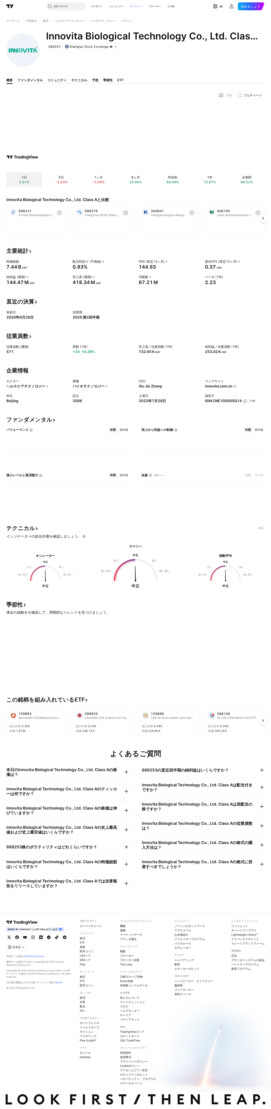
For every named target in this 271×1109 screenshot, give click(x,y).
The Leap (126, 964)
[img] (111, 46)
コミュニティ (116, 6)
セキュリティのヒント (134, 1074)
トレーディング (184, 960)
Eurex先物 (126, 981)
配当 (82, 1006)
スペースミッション (132, 1002)
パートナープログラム (245, 964)
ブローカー (155, 6)
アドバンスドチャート (245, 939)
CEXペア (85, 955)
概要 (123, 951)
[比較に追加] (59, 212)
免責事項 (125, 1057)
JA (221, 6)
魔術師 (178, 985)
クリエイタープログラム (189, 939)
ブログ (124, 1006)
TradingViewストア (132, 1031)
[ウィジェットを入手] (229, 95)
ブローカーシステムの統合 (248, 960)
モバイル (85, 1052)
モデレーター (182, 947)
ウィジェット (239, 926)
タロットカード (129, 1036)
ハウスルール (182, 943)
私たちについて (129, 997)
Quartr (58, 982)
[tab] (113, 430)
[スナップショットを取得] (221, 95)
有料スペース (182, 994)
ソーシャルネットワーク (189, 926)
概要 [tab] (9, 80)
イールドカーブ (89, 1027)
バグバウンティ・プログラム (138, 1078)
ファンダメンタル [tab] (30, 80)
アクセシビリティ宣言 (134, 1070)
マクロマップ (88, 1036)
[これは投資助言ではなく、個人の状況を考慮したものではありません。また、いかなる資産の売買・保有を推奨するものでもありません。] (84, 536)
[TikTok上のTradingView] (57, 937)
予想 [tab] (95, 80)
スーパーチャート (91, 926)
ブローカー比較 (129, 960)
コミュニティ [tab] (57, 80)
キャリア (125, 1015)
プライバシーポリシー (134, 1061)
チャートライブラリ (243, 930)
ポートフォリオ (89, 1023)
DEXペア (85, 960)
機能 (123, 926)
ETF (82, 942)
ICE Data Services (34, 956)
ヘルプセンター (129, 1010)
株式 (82, 938)
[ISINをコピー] (245, 401)
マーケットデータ (131, 934)
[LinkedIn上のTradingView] (41, 937)
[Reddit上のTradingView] (64, 937)
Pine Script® (88, 1040)
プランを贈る (128, 939)
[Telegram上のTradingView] (49, 937)
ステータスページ (131, 1083)
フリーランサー (184, 989)
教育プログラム (241, 968)
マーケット (136, 6)
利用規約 (125, 1052)
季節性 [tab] (108, 80)
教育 (177, 964)
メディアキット (129, 1019)
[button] (106, 6)
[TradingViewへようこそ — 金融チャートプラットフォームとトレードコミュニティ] (22, 157)
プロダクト (96, 6)
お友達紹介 (181, 934)
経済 (82, 997)
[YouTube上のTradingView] (25, 937)
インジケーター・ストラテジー (193, 981)
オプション (87, 1031)
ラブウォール (182, 930)
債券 (82, 947)
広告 (234, 955)
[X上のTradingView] (9, 937)
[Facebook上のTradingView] (17, 937)
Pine (82, 964)
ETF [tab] (120, 80)
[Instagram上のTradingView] (33, 937)
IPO (82, 1010)
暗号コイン (87, 951)
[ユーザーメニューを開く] (231, 6)
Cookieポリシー (130, 1065)
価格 (123, 930)
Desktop (85, 1057)
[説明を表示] (21, 261)
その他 (170, 6)
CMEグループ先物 (131, 976)
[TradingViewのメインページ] (9, 6)
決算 (82, 1002)
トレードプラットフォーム (248, 943)
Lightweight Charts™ (244, 934)
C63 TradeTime (130, 1040)
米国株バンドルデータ (134, 985)
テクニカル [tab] (79, 80)
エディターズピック (186, 968)
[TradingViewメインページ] (22, 922)
